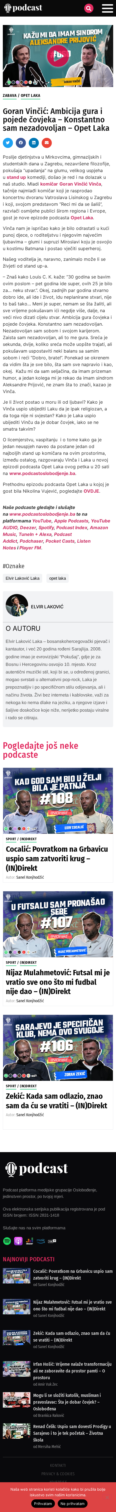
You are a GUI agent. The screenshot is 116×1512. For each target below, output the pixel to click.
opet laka (57, 578)
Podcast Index (71, 527)
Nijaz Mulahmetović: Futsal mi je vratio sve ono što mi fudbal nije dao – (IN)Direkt (58, 982)
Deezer (28, 527)
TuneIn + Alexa (35, 534)
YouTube (42, 521)
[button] (88, 8)
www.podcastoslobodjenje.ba (42, 473)
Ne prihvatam (73, 1503)
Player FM (30, 548)
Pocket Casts (60, 541)
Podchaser (31, 541)
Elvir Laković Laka (22, 578)
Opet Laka (31, 95)
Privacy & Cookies (58, 1474)
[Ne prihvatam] (107, 1496)
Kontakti (58, 1465)
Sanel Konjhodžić (30, 877)
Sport (11, 839)
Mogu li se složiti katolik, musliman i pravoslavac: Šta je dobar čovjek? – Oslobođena (67, 1402)
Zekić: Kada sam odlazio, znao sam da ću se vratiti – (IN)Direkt (56, 1100)
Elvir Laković (47, 606)
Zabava (10, 95)
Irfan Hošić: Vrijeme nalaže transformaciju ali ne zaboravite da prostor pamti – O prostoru (72, 1371)
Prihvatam (43, 1503)
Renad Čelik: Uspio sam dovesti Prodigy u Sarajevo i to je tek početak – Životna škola (72, 1433)
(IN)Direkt (28, 839)
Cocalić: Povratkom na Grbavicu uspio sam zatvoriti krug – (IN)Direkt (57, 858)
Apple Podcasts (71, 521)
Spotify (46, 527)
